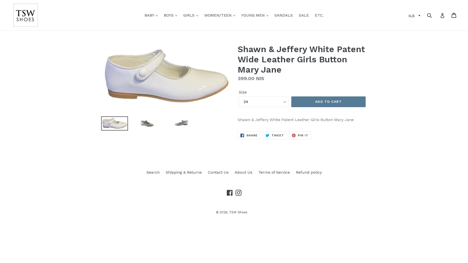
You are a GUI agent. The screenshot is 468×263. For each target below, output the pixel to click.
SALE (304, 15)
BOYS (169, 15)
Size (243, 92)
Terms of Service (274, 172)
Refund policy (309, 172)
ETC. (319, 15)
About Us (243, 172)
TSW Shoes (238, 212)
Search (153, 172)
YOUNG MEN (253, 15)
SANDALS (283, 15)
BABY (150, 15)
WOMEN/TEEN (218, 15)
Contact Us (218, 172)
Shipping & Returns (184, 172)
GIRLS (189, 15)
